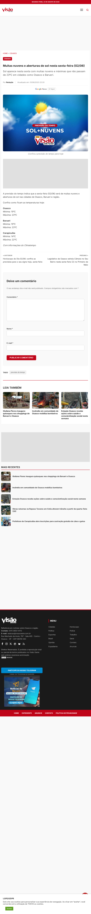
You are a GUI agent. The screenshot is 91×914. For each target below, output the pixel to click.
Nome (10, 329)
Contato (73, 642)
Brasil (50, 639)
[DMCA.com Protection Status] (22, 657)
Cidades (13, 53)
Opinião (51, 642)
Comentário (12, 297)
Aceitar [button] (9, 909)
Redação (9, 82)
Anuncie (73, 646)
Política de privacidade (66, 713)
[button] (87, 10)
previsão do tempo (18, 372)
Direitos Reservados (9, 650)
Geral (72, 639)
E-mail (10, 343)
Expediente (52, 646)
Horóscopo (74, 627)
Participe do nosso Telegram (22, 670)
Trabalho (73, 635)
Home (5, 53)
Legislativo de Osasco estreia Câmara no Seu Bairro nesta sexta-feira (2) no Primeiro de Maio (68, 262)
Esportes (52, 635)
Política (51, 631)
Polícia (72, 631)
